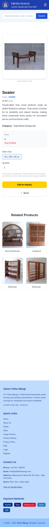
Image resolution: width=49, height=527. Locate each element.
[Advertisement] (24, 323)
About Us (7, 423)
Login (5, 449)
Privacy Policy (9, 442)
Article (6, 426)
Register (6, 453)
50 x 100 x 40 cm (11, 157)
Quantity (5, 163)
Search (41, 16)
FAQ (5, 446)
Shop (5, 430)
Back (26, 193)
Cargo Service (9, 434)
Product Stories (9, 438)
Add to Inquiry (24, 185)
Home (5, 419)
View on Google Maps (12, 487)
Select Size (7, 152)
